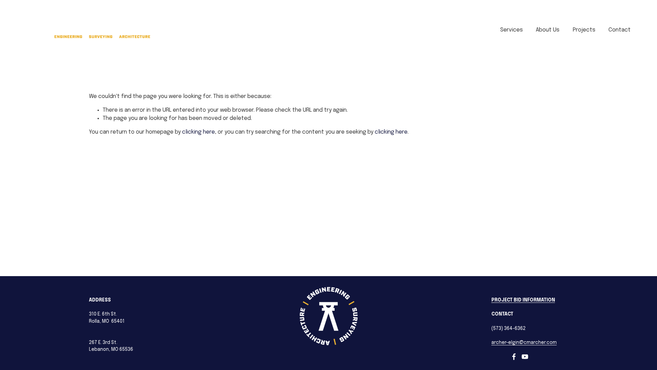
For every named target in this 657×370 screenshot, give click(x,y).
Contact (619, 30)
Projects (584, 30)
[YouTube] (524, 356)
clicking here (198, 132)
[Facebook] (514, 356)
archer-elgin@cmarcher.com (524, 342)
